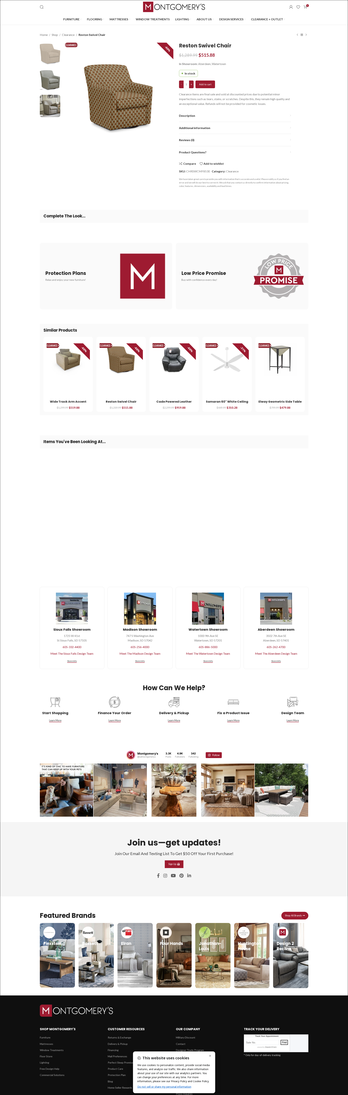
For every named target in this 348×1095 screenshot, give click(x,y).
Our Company (188, 1029)
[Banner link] (106, 276)
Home (44, 34)
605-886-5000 (208, 647)
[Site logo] (174, 6)
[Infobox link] (57, 955)
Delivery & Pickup (118, 1043)
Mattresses (46, 1043)
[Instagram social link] (165, 876)
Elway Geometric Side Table (280, 402)
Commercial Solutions (52, 1075)
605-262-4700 (276, 647)
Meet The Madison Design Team (139, 653)
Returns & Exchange (119, 1037)
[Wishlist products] (298, 7)
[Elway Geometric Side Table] (280, 359)
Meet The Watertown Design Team (208, 653)
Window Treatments (52, 1050)
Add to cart (205, 84)
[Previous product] (297, 35)
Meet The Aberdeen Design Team (276, 653)
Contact (180, 1043)
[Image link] (76, 1010)
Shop (55, 34)
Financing (113, 1050)
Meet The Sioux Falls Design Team (71, 653)
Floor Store (46, 1056)
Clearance (68, 34)
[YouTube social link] (173, 876)
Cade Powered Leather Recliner (174, 404)
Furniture (45, 1037)
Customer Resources (126, 1029)
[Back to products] (302, 35)
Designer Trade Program (190, 1050)
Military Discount (185, 1037)
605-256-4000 (140, 647)
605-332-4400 (72, 647)
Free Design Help (49, 1068)
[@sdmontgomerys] (130, 755)
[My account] (291, 7)
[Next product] (306, 35)
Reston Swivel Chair (121, 402)
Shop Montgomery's (58, 1029)
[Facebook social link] (158, 876)
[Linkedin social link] (189, 876)
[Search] (41, 7)
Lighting (44, 1062)
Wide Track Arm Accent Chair (68, 404)
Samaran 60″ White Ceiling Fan (227, 404)
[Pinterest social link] (181, 876)
